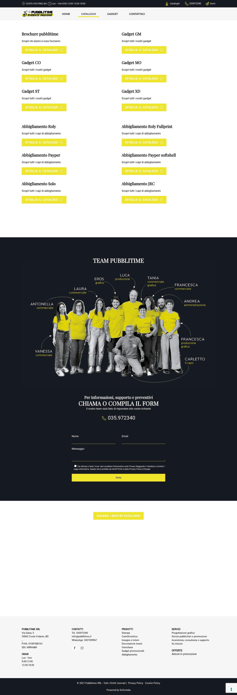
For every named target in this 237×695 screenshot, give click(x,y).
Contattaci (137, 13)
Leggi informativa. (81, 469)
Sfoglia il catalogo (41, 50)
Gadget (112, 13)
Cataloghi (174, 3)
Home (66, 13)
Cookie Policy (152, 683)
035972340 (195, 3)
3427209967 (90, 640)
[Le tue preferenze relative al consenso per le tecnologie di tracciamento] (231, 689)
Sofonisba (125, 690)
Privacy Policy (135, 469)
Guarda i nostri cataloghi (118, 516)
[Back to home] (38, 13)
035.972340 (121, 418)
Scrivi (212, 3)
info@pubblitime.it (81, 636)
